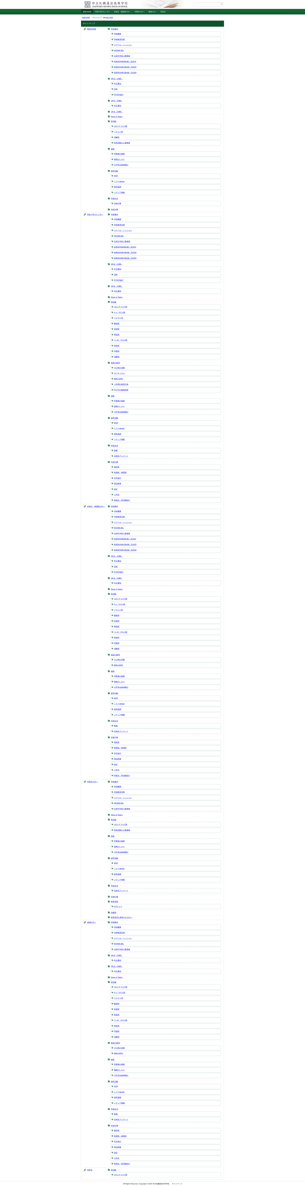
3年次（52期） (117, 79)
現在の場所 (109, 17)
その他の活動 (119, 368)
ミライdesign (119, 181)
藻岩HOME (87, 12)
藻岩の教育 (115, 363)
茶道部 (116, 329)
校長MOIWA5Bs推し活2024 (125, 62)
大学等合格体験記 (121, 165)
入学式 (116, 495)
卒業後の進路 (119, 154)
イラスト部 (118, 132)
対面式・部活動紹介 (122, 500)
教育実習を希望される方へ (121, 917)
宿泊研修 (117, 484)
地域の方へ (152, 12)
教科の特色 (118, 379)
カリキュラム (119, 373)
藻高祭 (116, 467)
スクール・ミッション (123, 45)
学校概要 (117, 34)
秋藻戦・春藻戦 (120, 472)
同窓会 (162, 12)
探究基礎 (117, 187)
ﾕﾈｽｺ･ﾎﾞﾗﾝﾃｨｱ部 (120, 126)
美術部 (116, 346)
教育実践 (114, 902)
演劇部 (116, 137)
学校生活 (114, 199)
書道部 (116, 324)
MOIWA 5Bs (119, 50)
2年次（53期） (117, 101)
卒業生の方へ (140, 12)
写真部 (116, 351)
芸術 (116, 89)
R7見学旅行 (118, 95)
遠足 (116, 489)
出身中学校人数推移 (122, 56)
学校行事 (117, 203)
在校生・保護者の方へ (122, 12)
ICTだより (118, 906)
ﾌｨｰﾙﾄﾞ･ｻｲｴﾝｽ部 (120, 340)
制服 (116, 450)
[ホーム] (137, 4)
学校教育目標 (119, 39)
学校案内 (114, 29)
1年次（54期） (117, 112)
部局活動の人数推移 (122, 143)
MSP (116, 176)
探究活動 (114, 171)
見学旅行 (117, 478)
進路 (112, 149)
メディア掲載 (119, 192)
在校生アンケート (121, 456)
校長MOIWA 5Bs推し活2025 (125, 67)
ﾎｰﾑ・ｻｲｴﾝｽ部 (119, 312)
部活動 (113, 121)
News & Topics (117, 117)
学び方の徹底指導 (121, 390)
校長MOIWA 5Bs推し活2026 (125, 73)
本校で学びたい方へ (102, 12)
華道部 (116, 335)
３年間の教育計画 (121, 384)
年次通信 (117, 84)
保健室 (113, 913)
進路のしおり (119, 159)
